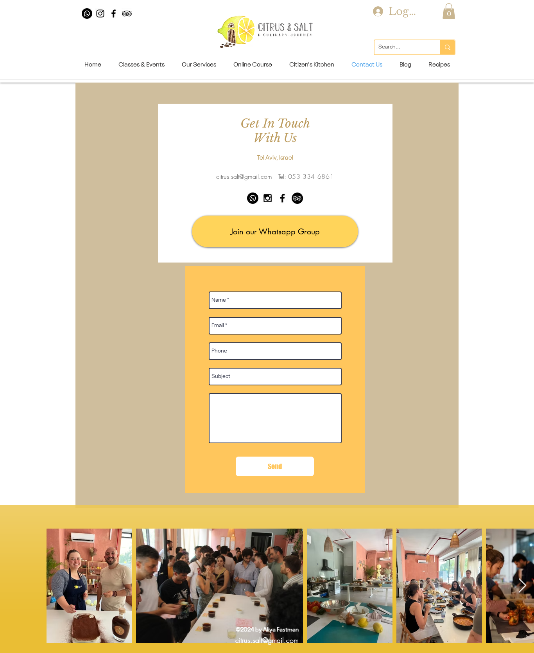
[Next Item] (522, 586)
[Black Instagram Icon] (100, 13)
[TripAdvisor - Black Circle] (297, 198)
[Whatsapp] (87, 13)
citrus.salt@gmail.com (244, 176)
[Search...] (447, 47)
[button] (448, 11)
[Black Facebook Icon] (113, 13)
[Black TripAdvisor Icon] (127, 13)
